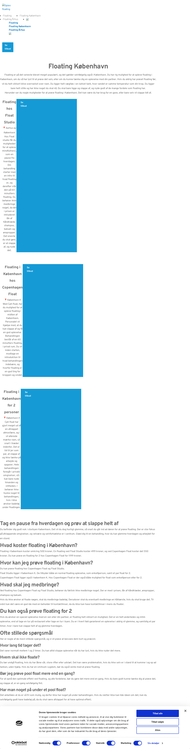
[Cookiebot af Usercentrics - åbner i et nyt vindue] (19, 743)
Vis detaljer (153, 743)
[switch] (86, 743)
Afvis (157, 730)
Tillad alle (158, 713)
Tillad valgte (157, 722)
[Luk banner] (185, 711)
